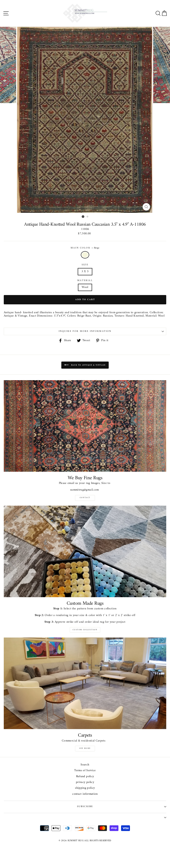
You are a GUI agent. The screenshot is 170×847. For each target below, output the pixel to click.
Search (85, 764)
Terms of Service (85, 770)
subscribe (85, 806)
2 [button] (88, 217)
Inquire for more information (85, 331)
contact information (85, 794)
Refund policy (85, 776)
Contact (85, 497)
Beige (85, 255)
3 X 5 (85, 271)
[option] (85, 120)
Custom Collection (85, 629)
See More (85, 748)
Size (85, 265)
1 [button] (83, 216)
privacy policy (85, 782)
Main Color (85, 248)
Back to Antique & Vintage (88, 365)
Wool (85, 287)
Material (85, 280)
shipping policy (85, 788)
